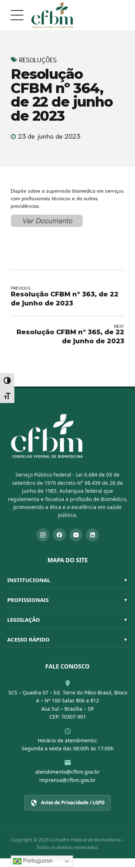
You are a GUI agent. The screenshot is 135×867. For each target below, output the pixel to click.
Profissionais (67, 599)
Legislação (67, 619)
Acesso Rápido (67, 639)
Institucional (67, 580)
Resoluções (38, 59)
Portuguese (37, 861)
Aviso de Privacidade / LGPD (73, 802)
